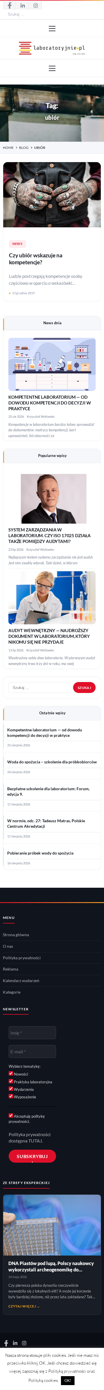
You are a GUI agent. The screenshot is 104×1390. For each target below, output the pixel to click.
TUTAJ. (35, 1140)
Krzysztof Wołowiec (41, 416)
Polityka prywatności (22, 958)
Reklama (10, 969)
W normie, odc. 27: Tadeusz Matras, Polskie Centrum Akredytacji (46, 823)
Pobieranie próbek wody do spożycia (40, 853)
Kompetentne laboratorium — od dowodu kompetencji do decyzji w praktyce (49, 403)
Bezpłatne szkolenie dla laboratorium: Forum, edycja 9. (48, 791)
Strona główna (16, 934)
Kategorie (12, 992)
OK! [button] (67, 1380)
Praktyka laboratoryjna (32, 1082)
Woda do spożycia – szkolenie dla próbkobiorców (52, 762)
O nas (8, 946)
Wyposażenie (24, 1097)
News (17, 244)
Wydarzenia (23, 1089)
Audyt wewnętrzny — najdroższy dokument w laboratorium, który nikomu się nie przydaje (49, 636)
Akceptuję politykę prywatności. (27, 1119)
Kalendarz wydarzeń (21, 980)
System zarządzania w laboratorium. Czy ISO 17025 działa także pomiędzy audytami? (49, 535)
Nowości (20, 1074)
